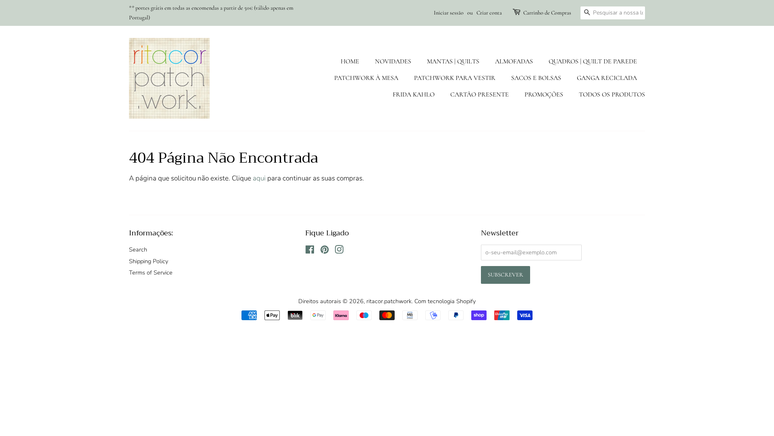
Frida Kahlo (414, 94)
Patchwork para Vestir (454, 78)
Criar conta (489, 12)
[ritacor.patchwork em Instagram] (339, 251)
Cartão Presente (479, 94)
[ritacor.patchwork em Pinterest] (324, 251)
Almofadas (514, 61)
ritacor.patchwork (389, 301)
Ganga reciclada (607, 78)
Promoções (543, 94)
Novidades (393, 61)
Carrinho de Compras (547, 12)
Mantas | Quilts (453, 61)
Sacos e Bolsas (536, 78)
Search (138, 249)
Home (350, 61)
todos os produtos (612, 94)
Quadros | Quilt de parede (593, 61)
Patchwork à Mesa (366, 78)
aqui (259, 178)
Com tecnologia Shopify (445, 301)
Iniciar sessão (449, 12)
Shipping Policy (148, 261)
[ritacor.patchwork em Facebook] (309, 251)
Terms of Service (151, 272)
